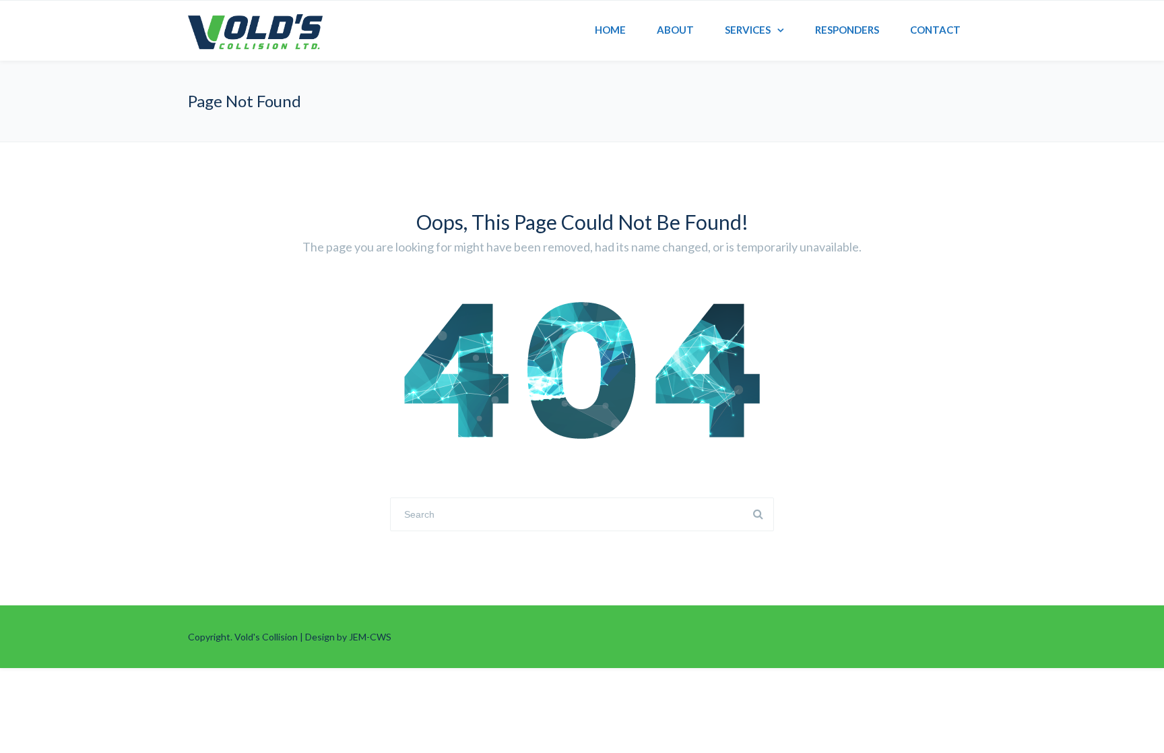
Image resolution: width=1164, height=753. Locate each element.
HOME (610, 30)
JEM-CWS (370, 636)
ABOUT (675, 30)
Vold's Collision (266, 636)
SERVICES (748, 30)
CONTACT (935, 30)
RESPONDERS (847, 30)
